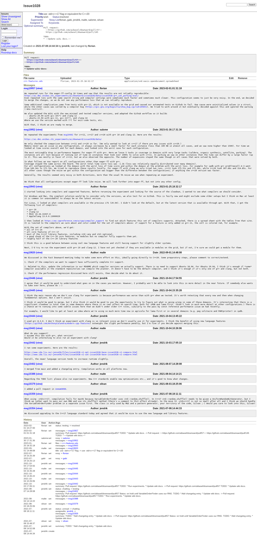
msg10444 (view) (33, 316)
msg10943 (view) (33, 186)
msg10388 (73, 498)
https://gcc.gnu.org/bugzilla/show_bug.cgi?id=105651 (116, 107)
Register (5, 43)
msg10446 (73, 463)
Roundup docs (9, 52)
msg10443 (73, 478)
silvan (65, 521)
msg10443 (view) (33, 328)
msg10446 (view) (33, 278)
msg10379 (73, 503)
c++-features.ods (33, 81)
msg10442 (68, 135)
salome (66, 438)
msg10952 (73, 440)
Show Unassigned (11, 16)
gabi (65, 458)
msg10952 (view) (33, 129)
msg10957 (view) (33, 88)
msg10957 (73, 430)
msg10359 (73, 513)
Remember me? (13, 37)
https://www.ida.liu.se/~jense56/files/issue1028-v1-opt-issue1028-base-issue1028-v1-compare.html (80, 352)
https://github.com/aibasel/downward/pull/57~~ (53, 60)
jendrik (70, 511)
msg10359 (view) (33, 394)
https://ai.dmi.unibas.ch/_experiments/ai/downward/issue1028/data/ (63, 139)
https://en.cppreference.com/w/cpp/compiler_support (74, 221)
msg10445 (73, 468)
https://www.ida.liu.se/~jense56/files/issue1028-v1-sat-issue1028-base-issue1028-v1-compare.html (80, 354)
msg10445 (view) (33, 290)
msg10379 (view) (33, 384)
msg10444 (73, 473)
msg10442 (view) (33, 342)
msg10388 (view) (33, 374)
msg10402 (73, 491)
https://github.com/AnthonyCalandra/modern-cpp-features (58, 323)
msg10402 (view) (33, 364)
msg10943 (73, 445)
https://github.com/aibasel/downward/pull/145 (53, 62)
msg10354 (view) (33, 408)
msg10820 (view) (33, 252)
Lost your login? (9, 46)
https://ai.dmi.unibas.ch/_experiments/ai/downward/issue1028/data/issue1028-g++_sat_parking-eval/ (81, 96)
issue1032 (60, 389)
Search (5, 22)
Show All (6, 19)
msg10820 (73, 448)
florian (66, 453)
